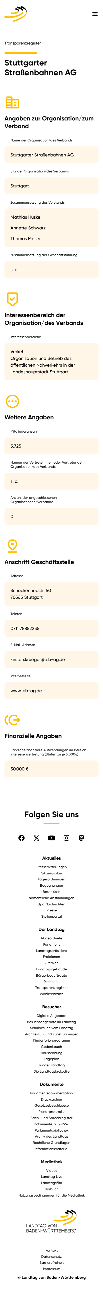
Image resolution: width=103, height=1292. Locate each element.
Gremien (51, 963)
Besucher (51, 1007)
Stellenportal (51, 916)
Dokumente (52, 1084)
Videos (51, 1170)
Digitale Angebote (51, 1015)
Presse (51, 910)
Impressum (51, 1269)
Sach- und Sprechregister (51, 1118)
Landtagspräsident (51, 950)
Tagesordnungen (51, 879)
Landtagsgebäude (51, 969)
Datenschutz (51, 1256)
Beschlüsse (51, 891)
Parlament (51, 944)
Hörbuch (51, 1189)
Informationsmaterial (51, 1149)
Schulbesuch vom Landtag (51, 1028)
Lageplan (51, 1059)
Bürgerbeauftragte (51, 975)
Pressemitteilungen (51, 867)
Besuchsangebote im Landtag (51, 1022)
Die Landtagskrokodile (52, 1071)
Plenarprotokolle (51, 1111)
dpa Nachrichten (51, 904)
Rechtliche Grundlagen (51, 1142)
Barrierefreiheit (52, 1262)
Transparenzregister (51, 987)
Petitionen (52, 981)
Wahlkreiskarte (52, 994)
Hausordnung (51, 1053)
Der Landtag (51, 929)
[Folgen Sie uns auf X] (36, 837)
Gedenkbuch (51, 1046)
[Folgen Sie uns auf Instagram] (66, 837)
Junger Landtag (51, 1065)
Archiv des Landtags (51, 1136)
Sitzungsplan (51, 873)
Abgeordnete (51, 938)
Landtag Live (51, 1176)
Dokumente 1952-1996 (51, 1124)
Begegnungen (51, 885)
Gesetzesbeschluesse (51, 1105)
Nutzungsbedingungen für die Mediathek (51, 1195)
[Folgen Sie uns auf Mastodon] (81, 837)
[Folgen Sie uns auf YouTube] (51, 837)
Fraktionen (51, 956)
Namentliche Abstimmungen (51, 898)
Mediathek (51, 1162)
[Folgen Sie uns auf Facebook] (21, 837)
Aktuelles (51, 858)
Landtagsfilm (51, 1183)
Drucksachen (51, 1099)
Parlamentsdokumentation (51, 1093)
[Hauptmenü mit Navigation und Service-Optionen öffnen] (95, 13)
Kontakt (52, 1250)
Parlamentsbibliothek (51, 1130)
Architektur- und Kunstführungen (51, 1034)
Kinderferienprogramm (51, 1040)
